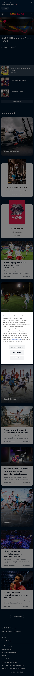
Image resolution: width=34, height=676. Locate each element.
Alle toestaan (17, 352)
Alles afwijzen (17, 357)
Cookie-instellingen (17, 347)
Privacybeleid (16, 339)
